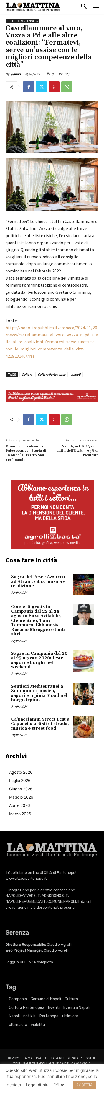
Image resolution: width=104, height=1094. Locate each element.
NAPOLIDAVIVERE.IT (23, 895)
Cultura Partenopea (22, 21)
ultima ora (18, 1024)
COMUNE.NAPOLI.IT (63, 901)
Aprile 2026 (19, 805)
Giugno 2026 (20, 788)
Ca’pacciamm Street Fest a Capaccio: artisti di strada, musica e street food (40, 724)
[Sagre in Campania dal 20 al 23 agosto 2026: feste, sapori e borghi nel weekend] (83, 661)
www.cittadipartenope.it (26, 878)
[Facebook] (28, 86)
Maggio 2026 (21, 797)
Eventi (54, 1007)
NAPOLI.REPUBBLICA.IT (26, 901)
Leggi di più (37, 1084)
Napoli (75, 374)
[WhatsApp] (66, 86)
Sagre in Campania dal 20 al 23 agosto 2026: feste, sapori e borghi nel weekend (39, 660)
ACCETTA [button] (84, 1085)
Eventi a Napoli (76, 1007)
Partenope (49, 1016)
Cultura (27, 374)
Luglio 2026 (20, 780)
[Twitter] (41, 86)
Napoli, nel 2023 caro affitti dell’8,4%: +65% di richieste (77, 451)
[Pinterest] (54, 86)
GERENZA (28, 962)
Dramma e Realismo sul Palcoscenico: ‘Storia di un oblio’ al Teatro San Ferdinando (26, 453)
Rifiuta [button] (58, 1085)
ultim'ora (70, 1016)
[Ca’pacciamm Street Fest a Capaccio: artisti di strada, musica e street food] (83, 727)
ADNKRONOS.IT (55, 895)
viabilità (38, 1024)
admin (16, 74)
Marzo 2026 (20, 813)
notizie (29, 1016)
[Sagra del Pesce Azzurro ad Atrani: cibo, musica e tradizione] (83, 584)
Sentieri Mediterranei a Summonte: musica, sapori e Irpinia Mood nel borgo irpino (39, 693)
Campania (18, 999)
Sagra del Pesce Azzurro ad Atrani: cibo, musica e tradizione (38, 581)
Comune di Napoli (46, 999)
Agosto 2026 (20, 772)
